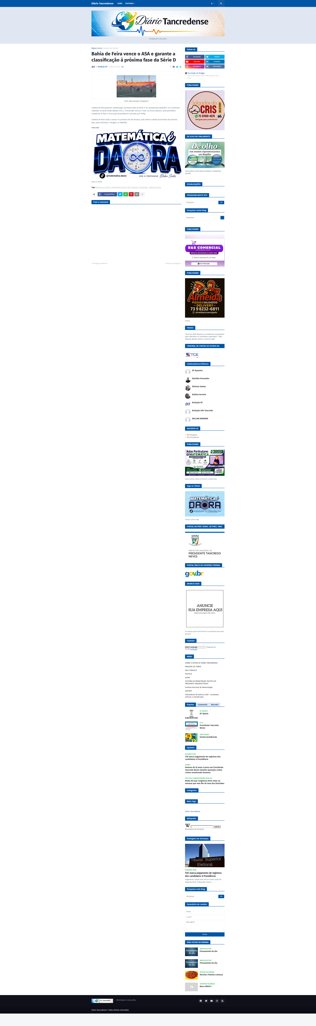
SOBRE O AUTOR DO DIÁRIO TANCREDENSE (201, 663)
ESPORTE (188, 691)
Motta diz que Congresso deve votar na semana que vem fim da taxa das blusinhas (204, 782)
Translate (193, 650)
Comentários (194, 437)
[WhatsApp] (180, 67)
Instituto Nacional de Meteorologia (199, 687)
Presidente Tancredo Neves (209, 726)
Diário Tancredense (102, 3)
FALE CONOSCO (191, 670)
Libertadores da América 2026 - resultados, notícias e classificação (202, 696)
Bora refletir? (206, 986)
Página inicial (96, 48)
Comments (202, 704)
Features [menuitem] (129, 3)
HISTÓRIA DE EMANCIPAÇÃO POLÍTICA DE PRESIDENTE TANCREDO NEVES (200, 682)
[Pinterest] (131, 194)
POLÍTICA (188, 674)
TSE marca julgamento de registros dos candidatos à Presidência (203, 757)
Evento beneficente (208, 737)
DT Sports (204, 713)
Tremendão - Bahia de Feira (150, 187)
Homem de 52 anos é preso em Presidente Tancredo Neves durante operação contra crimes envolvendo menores (204, 770)
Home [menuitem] (119, 3)
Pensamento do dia (208, 951)
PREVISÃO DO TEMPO (193, 667)
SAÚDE (187, 678)
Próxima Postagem (172, 263)
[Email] (136, 194)
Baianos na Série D (110, 48)
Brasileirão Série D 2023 (121, 187)
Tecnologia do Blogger (196, 73)
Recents (214, 704)
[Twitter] (177, 67)
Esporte (135, 187)
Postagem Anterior (100, 263)
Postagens (193, 435)
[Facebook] (174, 67)
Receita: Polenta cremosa (211, 974)
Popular (190, 704)
